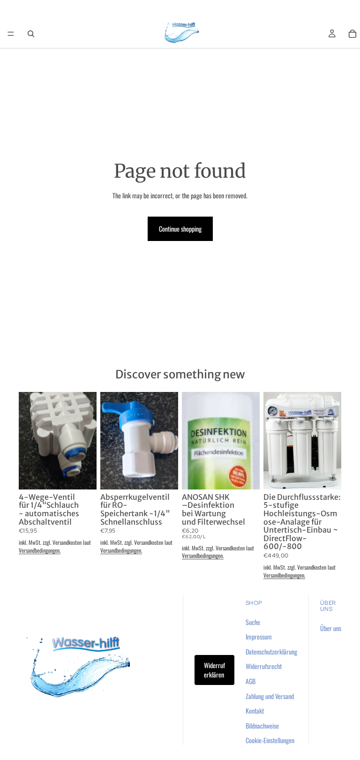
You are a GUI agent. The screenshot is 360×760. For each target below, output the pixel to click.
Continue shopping (180, 228)
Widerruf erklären (214, 670)
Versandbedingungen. (39, 550)
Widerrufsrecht (264, 666)
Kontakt (255, 711)
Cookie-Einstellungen (270, 740)
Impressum (259, 637)
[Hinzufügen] (82, 475)
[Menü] (11, 34)
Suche (253, 622)
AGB (250, 681)
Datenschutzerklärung (271, 651)
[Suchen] (31, 33)
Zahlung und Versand (270, 696)
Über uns (330, 628)
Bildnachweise (262, 725)
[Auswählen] (326, 475)
